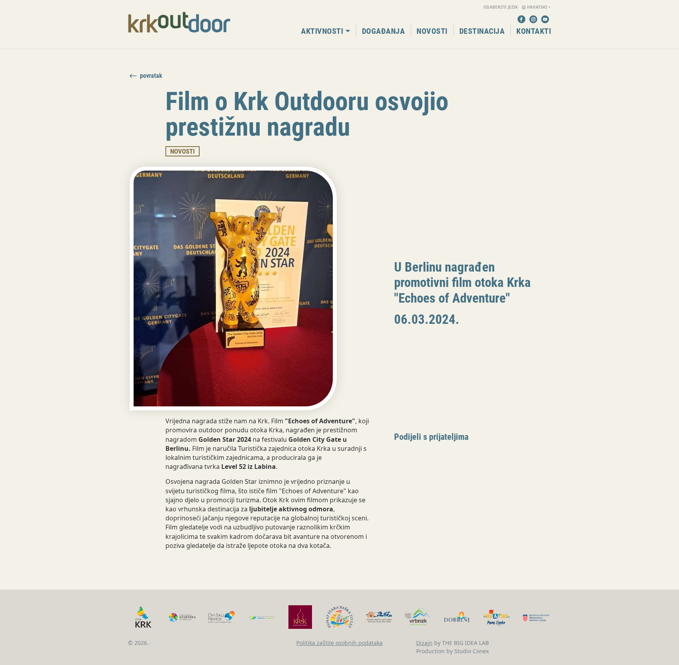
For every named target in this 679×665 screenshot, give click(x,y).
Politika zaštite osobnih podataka (339, 643)
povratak (151, 76)
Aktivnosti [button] (322, 31)
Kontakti (533, 31)
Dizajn (424, 643)
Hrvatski (515, 7)
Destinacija (482, 31)
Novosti (432, 31)
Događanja (383, 31)
